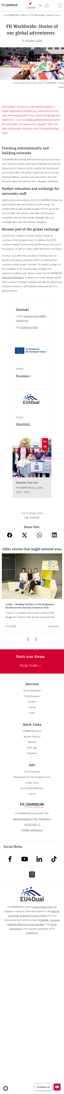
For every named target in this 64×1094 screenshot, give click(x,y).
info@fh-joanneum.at (32, 830)
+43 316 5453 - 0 (32, 824)
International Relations (13, 277)
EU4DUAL (35, 517)
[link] (32, 690)
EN (40, 5)
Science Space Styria (42, 907)
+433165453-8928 (29, 327)
